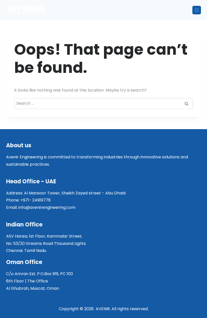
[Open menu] (196, 10)
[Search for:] (103, 103)
